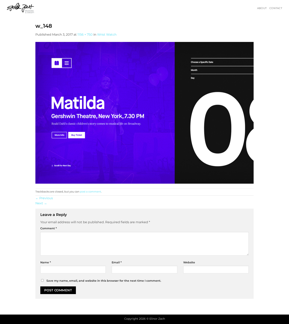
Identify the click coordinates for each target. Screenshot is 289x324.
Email (117, 262)
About (262, 8)
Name (45, 262)
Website (189, 262)
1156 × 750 (85, 34)
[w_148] (144, 112)
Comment (48, 228)
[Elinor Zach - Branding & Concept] (25, 8)
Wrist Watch (107, 34)
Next (41, 203)
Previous (44, 198)
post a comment (90, 191)
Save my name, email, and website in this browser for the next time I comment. (103, 280)
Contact (275, 8)
